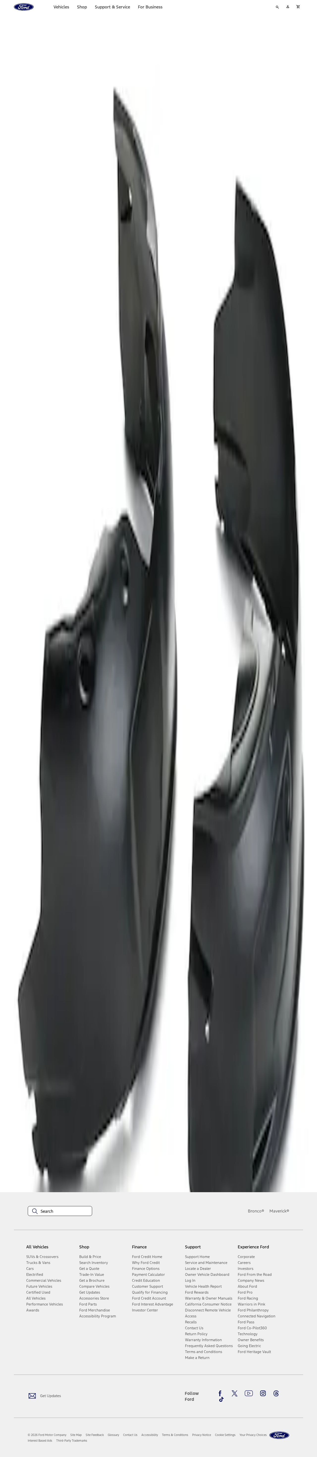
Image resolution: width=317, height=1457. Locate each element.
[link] (76, 1435)
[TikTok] (221, 1399)
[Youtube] (249, 1393)
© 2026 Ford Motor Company (47, 1435)
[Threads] (276, 1393)
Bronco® (256, 1211)
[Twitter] (235, 1393)
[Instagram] (263, 1393)
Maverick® (279, 1211)
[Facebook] (221, 1393)
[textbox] (60, 1211)
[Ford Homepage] (279, 1435)
